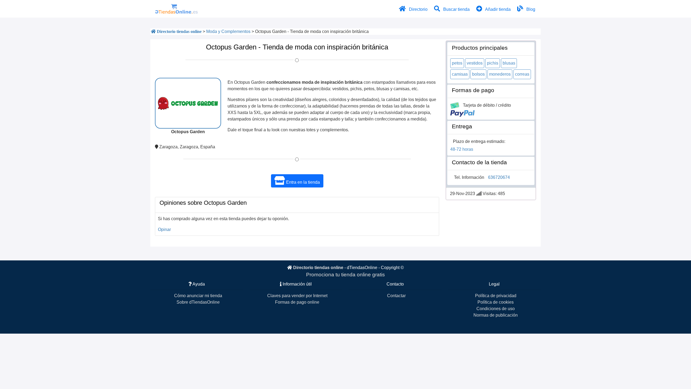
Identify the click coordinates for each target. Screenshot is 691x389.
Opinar (164, 229)
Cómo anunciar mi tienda (198, 295)
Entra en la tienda (302, 182)
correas (522, 74)
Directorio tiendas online (318, 267)
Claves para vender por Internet (297, 295)
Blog (530, 9)
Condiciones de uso (495, 308)
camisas (460, 74)
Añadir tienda (497, 9)
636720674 (499, 177)
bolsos (478, 74)
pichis (492, 63)
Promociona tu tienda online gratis (345, 274)
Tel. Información (469, 177)
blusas (509, 63)
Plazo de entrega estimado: (479, 141)
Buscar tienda (456, 9)
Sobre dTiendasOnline (198, 302)
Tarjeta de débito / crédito (487, 105)
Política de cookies (495, 302)
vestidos (475, 63)
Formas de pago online (297, 302)
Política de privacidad (495, 295)
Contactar (396, 295)
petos (457, 63)
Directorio (418, 9)
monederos (500, 74)
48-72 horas (461, 149)
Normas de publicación (495, 315)
